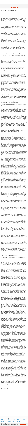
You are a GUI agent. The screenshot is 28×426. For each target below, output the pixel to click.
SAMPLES (18, 6)
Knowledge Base (9, 420)
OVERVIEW (5, 6)
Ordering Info (14, 420)
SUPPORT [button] (14, 3)
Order (16, 7)
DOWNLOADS (10, 3)
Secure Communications (3, 420)
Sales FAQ (14, 421)
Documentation (22, 6)
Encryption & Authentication (3, 422)
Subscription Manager (18, 422)
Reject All (21, 424)
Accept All (25, 424)
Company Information (23, 420)
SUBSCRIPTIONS (17, 3)
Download (13, 7)
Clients (23, 421)
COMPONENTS (14, 6)
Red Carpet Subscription (18, 420)
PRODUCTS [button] (6, 3)
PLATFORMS (11, 6)
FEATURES (8, 6)
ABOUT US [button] (21, 3)
